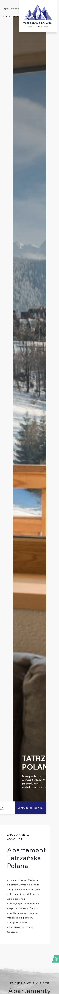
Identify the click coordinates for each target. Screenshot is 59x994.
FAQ (17, 16)
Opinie (6, 16)
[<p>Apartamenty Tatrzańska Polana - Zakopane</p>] (38, 16)
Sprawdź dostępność (31, 807)
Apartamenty (12, 8)
